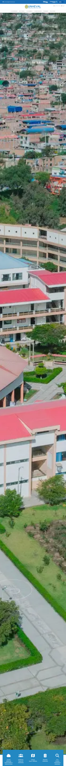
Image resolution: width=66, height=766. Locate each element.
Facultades (52, 11)
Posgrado (45, 11)
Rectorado (21, 11)
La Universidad (14, 11)
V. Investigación (38, 11)
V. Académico (29, 11)
